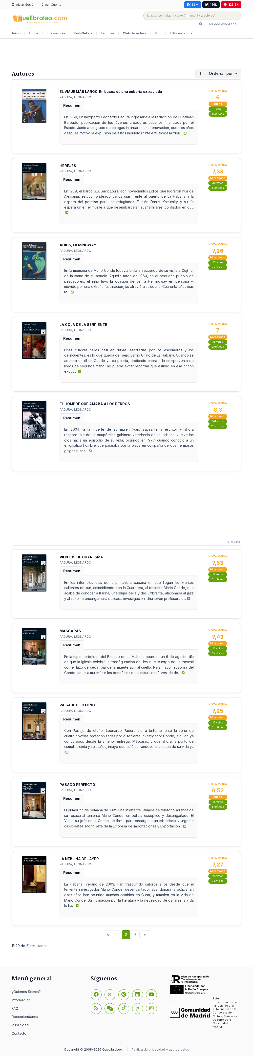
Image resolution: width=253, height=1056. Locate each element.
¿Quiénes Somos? (26, 992)
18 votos (218, 341)
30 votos (217, 183)
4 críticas (218, 267)
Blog (158, 33)
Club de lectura (134, 33)
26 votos (217, 876)
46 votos (217, 801)
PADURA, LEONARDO (75, 97)
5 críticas (218, 806)
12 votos (218, 722)
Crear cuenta (51, 4)
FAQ (15, 1008)
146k (213, 4)
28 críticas (218, 426)
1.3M (195, 4)
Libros (33, 33)
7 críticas (218, 881)
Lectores (107, 33)
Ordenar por (221, 73)
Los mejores (56, 33)
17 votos (218, 574)
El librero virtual (181, 33)
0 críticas (218, 114)
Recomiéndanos (25, 1016)
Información (21, 1000)
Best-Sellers (83, 33)
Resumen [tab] (71, 105)
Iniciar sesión (26, 4)
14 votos (218, 648)
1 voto (217, 108)
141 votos (218, 421)
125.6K (234, 4)
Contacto (19, 1033)
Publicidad (20, 1025)
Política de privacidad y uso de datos (160, 1049)
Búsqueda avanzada (220, 24)
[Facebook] (96, 994)
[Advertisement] (126, 55)
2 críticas (218, 346)
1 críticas (217, 579)
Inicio (16, 33)
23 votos (217, 262)
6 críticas (218, 188)
